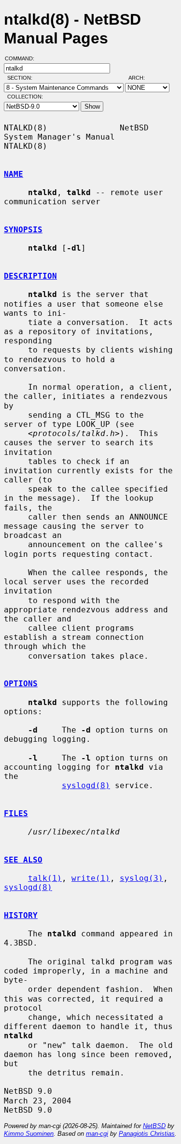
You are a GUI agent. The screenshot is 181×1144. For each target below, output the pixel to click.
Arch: (140, 78)
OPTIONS (21, 683)
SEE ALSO (23, 859)
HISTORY (21, 915)
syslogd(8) (86, 785)
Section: (22, 78)
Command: (22, 58)
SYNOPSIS (23, 229)
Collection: (25, 96)
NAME (13, 174)
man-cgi (97, 1133)
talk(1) (45, 878)
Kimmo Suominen (29, 1133)
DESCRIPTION (30, 276)
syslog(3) (141, 878)
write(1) (90, 878)
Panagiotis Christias (147, 1133)
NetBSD (154, 1126)
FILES (16, 813)
